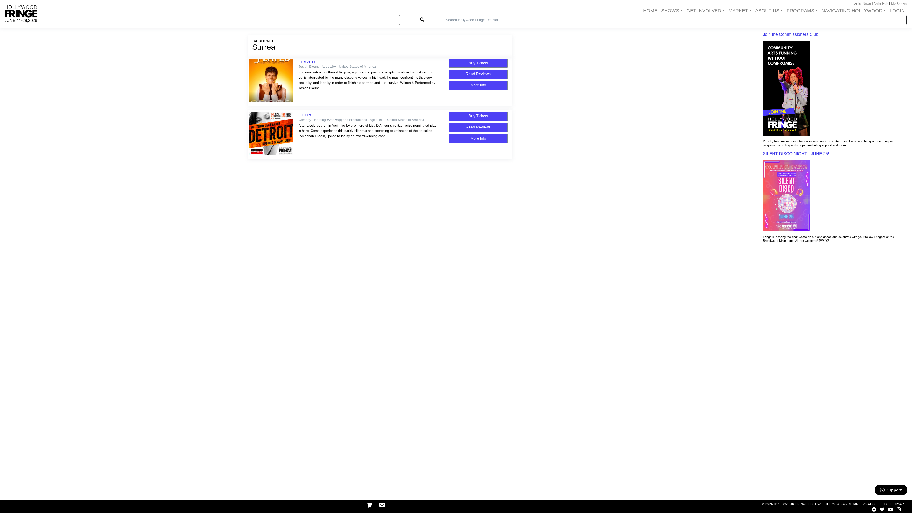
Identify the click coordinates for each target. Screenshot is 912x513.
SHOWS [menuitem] (670, 10)
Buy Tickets (478, 63)
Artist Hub (881, 3)
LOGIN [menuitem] (897, 10)
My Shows (899, 3)
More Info (478, 85)
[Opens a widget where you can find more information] (890, 490)
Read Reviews (478, 74)
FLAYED (307, 62)
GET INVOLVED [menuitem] (703, 10)
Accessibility (875, 504)
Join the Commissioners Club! (791, 34)
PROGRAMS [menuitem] (800, 10)
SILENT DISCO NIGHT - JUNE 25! (796, 153)
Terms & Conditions (843, 504)
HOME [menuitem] (650, 10)
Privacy (897, 504)
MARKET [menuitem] (738, 10)
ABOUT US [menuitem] (767, 10)
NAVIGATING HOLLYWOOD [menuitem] (852, 10)
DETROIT (308, 115)
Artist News (862, 3)
